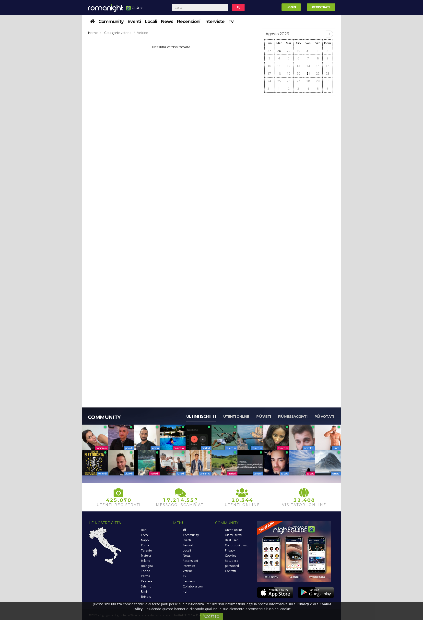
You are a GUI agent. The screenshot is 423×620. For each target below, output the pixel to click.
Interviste (214, 21)
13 (298, 66)
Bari (144, 530)
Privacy (230, 550)
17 (269, 73)
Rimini (145, 591)
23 (327, 73)
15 (317, 66)
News (167, 21)
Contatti (230, 571)
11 (279, 66)
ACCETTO (211, 616)
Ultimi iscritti (201, 416)
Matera (146, 555)
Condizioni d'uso (236, 545)
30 (298, 51)
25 (279, 81)
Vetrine (188, 571)
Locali (151, 21)
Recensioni (188, 21)
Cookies (230, 555)
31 (308, 51)
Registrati (321, 7)
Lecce (145, 535)
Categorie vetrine (117, 32)
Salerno (146, 586)
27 (269, 51)
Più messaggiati (292, 416)
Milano (145, 561)
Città (135, 7)
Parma (145, 576)
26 (288, 81)
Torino (145, 571)
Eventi (134, 21)
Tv (231, 21)
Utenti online (236, 416)
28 (279, 51)
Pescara (146, 581)
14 (308, 66)
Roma (145, 545)
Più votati (324, 416)
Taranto (146, 550)
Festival (188, 545)
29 (288, 51)
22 (317, 73)
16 (327, 66)
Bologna (147, 566)
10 (269, 66)
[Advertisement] (298, 171)
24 (269, 81)
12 (288, 66)
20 (298, 73)
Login (291, 7)
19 (288, 73)
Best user (231, 540)
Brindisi (146, 597)
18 (279, 73)
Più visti (263, 416)
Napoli (145, 540)
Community (111, 21)
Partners (189, 581)
